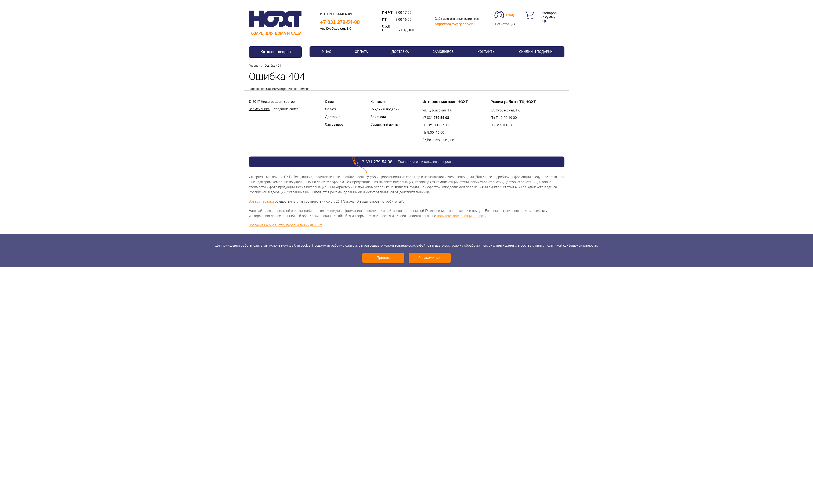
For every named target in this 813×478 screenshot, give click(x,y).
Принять (383, 258)
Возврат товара (261, 201)
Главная (254, 65)
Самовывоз (443, 52)
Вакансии (378, 117)
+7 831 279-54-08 (340, 22)
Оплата (361, 52)
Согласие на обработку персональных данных (285, 225)
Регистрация (505, 24)
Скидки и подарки (536, 52)
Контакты (486, 52)
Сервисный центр (384, 124)
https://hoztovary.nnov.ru (455, 24)
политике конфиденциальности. (462, 216)
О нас (326, 52)
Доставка (400, 52)
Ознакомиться (429, 258)
